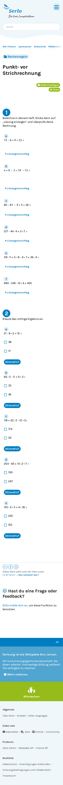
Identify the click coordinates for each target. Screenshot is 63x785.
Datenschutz (10, 764)
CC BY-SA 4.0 (9, 575)
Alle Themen (9, 46)
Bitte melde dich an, (15, 605)
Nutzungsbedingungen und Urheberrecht (26, 769)
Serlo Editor (9, 747)
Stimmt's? (12, 362)
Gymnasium (24, 46)
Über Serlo (8, 715)
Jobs (27, 731)
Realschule (40, 46)
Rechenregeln (17, 56)
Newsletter (12, 731)
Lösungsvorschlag (17, 153)
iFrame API (42, 747)
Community (52, 731)
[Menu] (56, 7)
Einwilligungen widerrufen (34, 764)
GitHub (39, 731)
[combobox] (31, 27)
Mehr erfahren (17, 674)
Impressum (9, 775)
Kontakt (21, 715)
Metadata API (26, 747)
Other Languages (37, 715)
